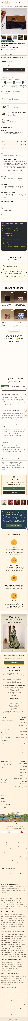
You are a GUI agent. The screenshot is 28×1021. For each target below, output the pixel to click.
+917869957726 (8, 235)
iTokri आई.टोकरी (10, 824)
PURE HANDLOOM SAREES (8, 962)
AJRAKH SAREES (21, 962)
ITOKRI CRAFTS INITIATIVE (13, 91)
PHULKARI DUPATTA (7, 978)
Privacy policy (9, 826)
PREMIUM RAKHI (15, 873)
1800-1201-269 (12, 705)
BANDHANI (17, 898)
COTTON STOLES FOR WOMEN (15, 982)
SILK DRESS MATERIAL (18, 952)
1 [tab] (12, 650)
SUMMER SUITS (15, 889)
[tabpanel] (14, 636)
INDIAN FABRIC (5, 914)
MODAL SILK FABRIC (11, 926)
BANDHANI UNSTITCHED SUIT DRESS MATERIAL (14, 954)
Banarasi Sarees (14, 622)
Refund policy (19, 824)
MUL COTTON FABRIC (7, 918)
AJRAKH (11, 898)
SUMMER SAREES (16, 887)
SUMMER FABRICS (6, 887)
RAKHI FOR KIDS (6, 877)
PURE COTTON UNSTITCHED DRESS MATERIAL (14, 956)
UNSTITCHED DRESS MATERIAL (9, 934)
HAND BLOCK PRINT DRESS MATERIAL (11, 946)
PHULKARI (11, 902)
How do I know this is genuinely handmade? (11, 441)
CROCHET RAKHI (5, 873)
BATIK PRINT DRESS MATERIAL (16, 944)
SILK (16, 906)
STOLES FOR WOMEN (20, 976)
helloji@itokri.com (9, 244)
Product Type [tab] (15, 386)
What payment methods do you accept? (11, 425)
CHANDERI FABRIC (19, 918)
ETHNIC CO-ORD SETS (15, 994)
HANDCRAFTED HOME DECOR (9, 996)
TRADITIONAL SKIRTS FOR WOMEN (10, 1012)
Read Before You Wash (14, 525)
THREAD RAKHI (15, 875)
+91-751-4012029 (18, 239)
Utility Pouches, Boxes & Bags (8, 6)
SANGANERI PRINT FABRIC (8, 924)
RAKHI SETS (23, 875)
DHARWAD (4, 902)
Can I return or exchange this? (10, 410)
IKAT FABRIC (9, 922)
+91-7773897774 (9, 239)
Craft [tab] (24, 386)
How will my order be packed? (10, 459)
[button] (2, 2)
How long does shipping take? (10, 394)
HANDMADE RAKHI (6, 871)
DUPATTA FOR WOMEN (7, 976)
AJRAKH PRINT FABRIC (16, 914)
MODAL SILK (4, 904)
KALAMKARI (4, 898)
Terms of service (19, 826)
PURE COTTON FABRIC (19, 916)
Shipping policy (9, 828)
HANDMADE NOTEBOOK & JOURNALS (11, 1010)
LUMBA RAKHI (15, 877)
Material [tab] (14, 389)
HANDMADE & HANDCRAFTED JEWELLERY (12, 1004)
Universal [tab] (5, 386)
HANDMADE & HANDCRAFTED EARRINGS (12, 1006)
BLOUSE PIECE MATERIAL (19, 1014)
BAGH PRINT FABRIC (6, 916)
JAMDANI (18, 900)
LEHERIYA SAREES (6, 970)
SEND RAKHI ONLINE (18, 871)
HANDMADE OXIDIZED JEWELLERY (10, 1008)
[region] (14, 272)
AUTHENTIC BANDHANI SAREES (9, 964)
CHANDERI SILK (19, 902)
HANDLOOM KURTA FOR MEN (15, 1002)
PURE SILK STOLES (6, 984)
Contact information (19, 828)
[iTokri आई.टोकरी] (7, 2)
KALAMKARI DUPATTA (13, 980)
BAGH (12, 906)
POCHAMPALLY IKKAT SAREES (14, 968)
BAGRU (8, 906)
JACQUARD (4, 900)
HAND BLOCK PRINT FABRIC (8, 920)
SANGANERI (11, 900)
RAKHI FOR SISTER (15, 879)
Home (2, 6)
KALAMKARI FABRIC (19, 922)
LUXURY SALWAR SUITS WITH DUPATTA (11, 990)
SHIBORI (15, 904)
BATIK (10, 904)
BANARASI (8, 908)
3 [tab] (14, 650)
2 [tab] (13, 650)
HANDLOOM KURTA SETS (8, 992)
